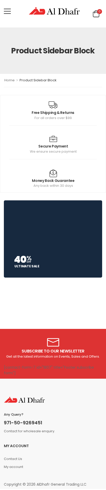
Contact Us (13, 458)
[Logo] (54, 11)
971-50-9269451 (23, 422)
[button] (7, 11)
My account (13, 466)
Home (9, 80)
